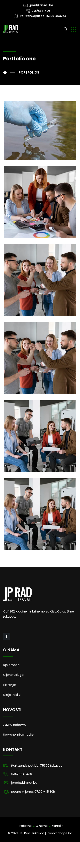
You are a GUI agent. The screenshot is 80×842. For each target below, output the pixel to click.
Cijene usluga (13, 674)
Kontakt (57, 826)
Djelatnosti (11, 665)
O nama (42, 826)
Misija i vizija (12, 694)
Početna (25, 826)
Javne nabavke (14, 724)
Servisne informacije (18, 734)
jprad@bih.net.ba (41, 5)
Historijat (10, 685)
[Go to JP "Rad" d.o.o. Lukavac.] (9, 72)
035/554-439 (41, 11)
